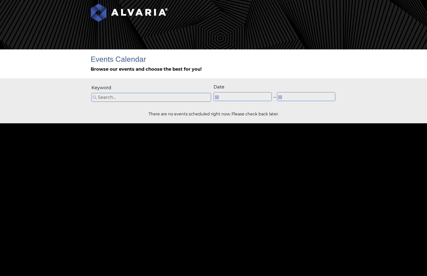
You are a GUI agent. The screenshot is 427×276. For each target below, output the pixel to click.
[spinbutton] (243, 96)
